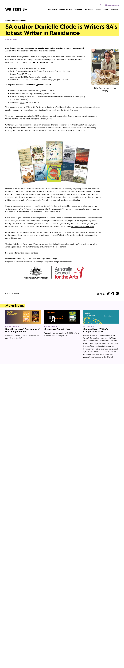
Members (89, 9)
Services (78, 9)
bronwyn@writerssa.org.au (60, 262)
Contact (115, 9)
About (106, 9)
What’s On (52, 9)
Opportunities (65, 9)
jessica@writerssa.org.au (47, 259)
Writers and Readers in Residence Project (54, 107)
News (98, 9)
